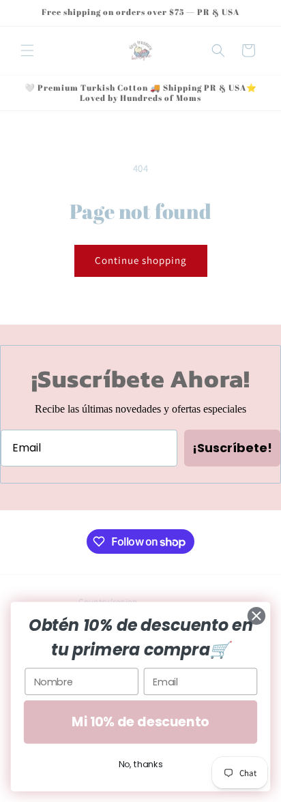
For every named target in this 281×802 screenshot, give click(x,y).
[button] (27, 50)
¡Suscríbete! (232, 447)
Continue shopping (141, 260)
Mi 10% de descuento (140, 721)
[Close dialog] (256, 615)
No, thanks (141, 764)
